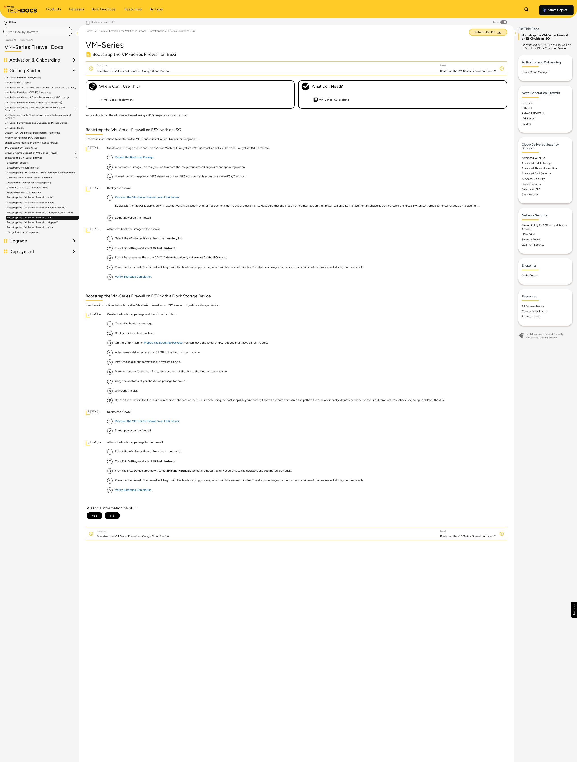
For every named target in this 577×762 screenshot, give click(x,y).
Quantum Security (533, 244)
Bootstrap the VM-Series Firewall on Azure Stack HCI (36, 207)
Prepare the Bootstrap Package (24, 192)
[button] (574, 610)
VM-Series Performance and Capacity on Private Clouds (36, 122)
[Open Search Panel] (526, 10)
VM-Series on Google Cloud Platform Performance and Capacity (35, 109)
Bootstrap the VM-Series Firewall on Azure (30, 202)
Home (89, 31)
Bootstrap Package (17, 162)
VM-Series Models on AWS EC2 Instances (28, 92)
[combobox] (37, 31)
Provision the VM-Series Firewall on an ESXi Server (147, 197)
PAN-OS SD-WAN (533, 113)
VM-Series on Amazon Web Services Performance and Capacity (40, 87)
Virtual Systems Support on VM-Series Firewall (31, 153)
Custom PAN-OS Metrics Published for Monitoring (32, 132)
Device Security (531, 184)
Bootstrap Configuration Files (23, 167)
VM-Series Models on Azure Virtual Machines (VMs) (33, 102)
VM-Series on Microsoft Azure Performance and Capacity (37, 97)
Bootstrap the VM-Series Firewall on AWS (30, 197)
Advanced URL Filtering (536, 163)
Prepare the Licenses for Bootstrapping (29, 182)
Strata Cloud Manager (535, 72)
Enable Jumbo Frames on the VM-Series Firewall (31, 142)
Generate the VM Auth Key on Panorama (29, 177)
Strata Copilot (557, 10)
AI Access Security (533, 178)
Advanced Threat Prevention (539, 168)
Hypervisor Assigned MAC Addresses (25, 137)
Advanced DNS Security (536, 173)
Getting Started (548, 337)
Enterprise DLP (531, 189)
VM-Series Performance (18, 82)
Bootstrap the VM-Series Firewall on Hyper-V (32, 222)
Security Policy (531, 239)
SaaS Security (530, 194)
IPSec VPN (528, 234)
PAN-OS (527, 108)
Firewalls (527, 103)
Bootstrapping (534, 334)
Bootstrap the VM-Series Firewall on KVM (30, 227)
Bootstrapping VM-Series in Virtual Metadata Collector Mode (41, 172)
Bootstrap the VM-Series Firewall (23, 158)
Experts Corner (531, 316)
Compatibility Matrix (534, 311)
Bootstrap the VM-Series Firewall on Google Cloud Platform (40, 212)
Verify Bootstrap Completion (23, 232)
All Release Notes (533, 306)
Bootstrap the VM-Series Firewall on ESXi (30, 217)
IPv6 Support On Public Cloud (21, 147)
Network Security (553, 334)
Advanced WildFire (533, 158)
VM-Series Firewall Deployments (23, 77)
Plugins (526, 123)
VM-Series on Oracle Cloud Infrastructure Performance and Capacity (38, 116)
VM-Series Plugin (14, 127)
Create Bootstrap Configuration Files (27, 187)
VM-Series (101, 31)
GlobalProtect (530, 275)
